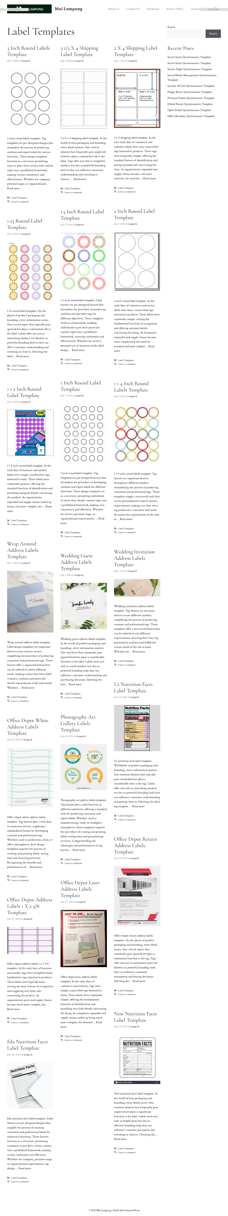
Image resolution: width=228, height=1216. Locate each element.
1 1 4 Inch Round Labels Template (131, 386)
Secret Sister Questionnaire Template (189, 63)
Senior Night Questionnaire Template (189, 69)
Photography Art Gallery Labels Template (78, 723)
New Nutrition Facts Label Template (135, 1016)
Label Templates (19, 197)
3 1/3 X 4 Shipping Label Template (79, 51)
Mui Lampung (68, 9)
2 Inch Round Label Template (134, 214)
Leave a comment (19, 201)
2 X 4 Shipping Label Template (135, 51)
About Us (113, 9)
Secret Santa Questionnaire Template (189, 57)
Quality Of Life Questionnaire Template (191, 86)
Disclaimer (153, 9)
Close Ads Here (14, 9)
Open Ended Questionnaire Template (189, 110)
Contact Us (133, 9)
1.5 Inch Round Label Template (82, 214)
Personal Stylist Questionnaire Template (191, 98)
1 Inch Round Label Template (81, 385)
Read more (13, 188)
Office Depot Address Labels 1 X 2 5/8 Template (29, 906)
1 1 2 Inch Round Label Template (24, 392)
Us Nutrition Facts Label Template (133, 687)
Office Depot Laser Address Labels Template (80, 889)
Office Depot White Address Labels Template (27, 726)
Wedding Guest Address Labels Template (77, 562)
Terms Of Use (199, 9)
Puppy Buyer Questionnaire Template (189, 92)
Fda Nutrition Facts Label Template (27, 1044)
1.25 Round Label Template (24, 224)
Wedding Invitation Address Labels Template (134, 558)
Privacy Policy (175, 9)
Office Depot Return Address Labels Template (135, 845)
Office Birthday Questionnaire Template (191, 116)
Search (171, 27)
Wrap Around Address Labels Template (22, 550)
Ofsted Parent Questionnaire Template (190, 104)
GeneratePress (132, 1210)
